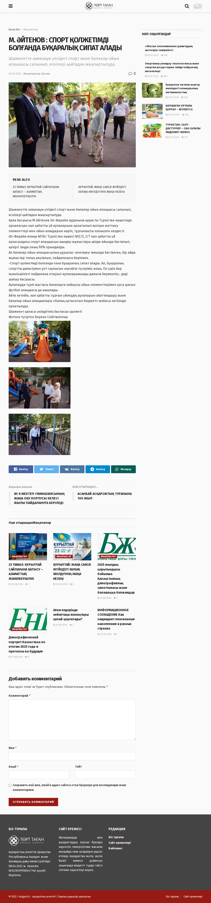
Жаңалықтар (30, 29)
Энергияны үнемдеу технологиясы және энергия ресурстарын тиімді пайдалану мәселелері (172, 67)
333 (185, 97)
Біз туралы (116, 837)
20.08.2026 (17, 584)
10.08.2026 (61, 625)
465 (165, 55)
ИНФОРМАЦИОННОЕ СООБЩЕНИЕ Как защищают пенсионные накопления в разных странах (116, 619)
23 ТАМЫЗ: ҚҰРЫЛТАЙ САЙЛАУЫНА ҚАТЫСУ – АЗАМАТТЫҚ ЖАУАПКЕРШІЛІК (36, 191)
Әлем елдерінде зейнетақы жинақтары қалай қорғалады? (71, 614)
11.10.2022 (173, 97)
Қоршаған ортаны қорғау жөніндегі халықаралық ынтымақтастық (183, 88)
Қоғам (46, 73)
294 (186, 114)
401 (165, 76)
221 (186, 137)
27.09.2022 (174, 114)
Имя (13, 748)
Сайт (78, 766)
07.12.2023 (173, 137)
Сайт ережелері (120, 843)
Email (14, 767)
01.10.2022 (153, 55)
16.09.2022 (15, 73)
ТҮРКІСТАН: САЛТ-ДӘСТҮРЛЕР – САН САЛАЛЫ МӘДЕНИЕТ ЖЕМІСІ (183, 128)
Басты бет (14, 29)
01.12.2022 (152, 76)
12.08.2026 (105, 598)
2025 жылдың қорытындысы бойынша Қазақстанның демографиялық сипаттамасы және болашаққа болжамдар (116, 578)
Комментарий (20, 695)
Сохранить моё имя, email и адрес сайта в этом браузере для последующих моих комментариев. (69, 787)
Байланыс (115, 848)
